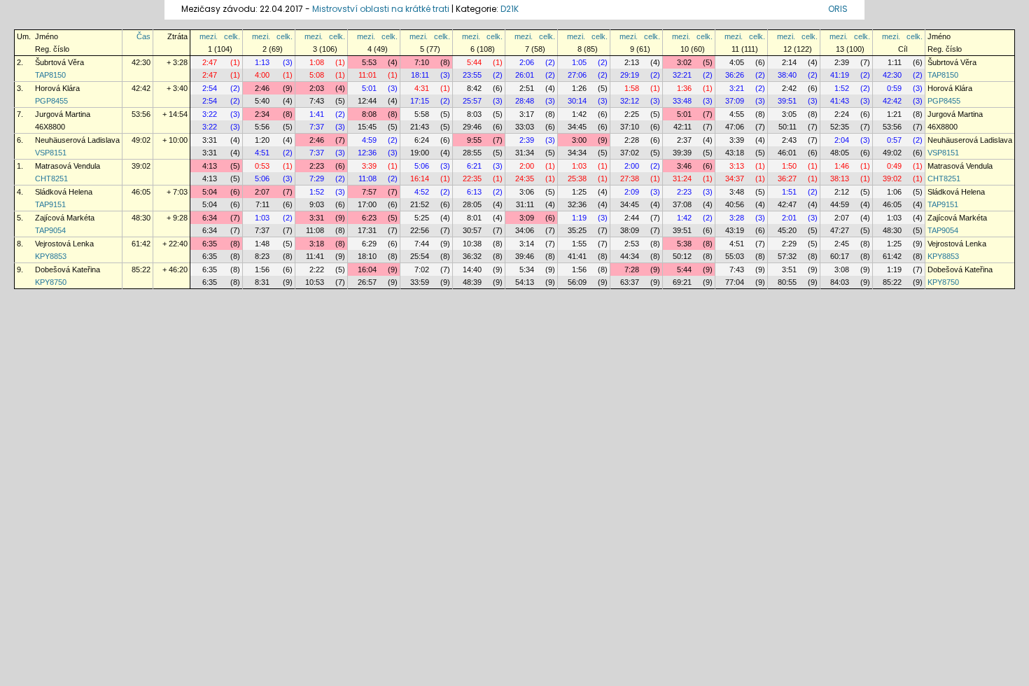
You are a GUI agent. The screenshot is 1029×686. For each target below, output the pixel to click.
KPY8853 (50, 256)
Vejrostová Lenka (64, 243)
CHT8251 (51, 178)
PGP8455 (51, 101)
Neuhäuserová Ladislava (77, 140)
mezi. (209, 36)
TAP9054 (50, 230)
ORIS (838, 9)
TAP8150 (50, 75)
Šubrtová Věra (59, 62)
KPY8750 (50, 282)
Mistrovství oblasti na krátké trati (380, 9)
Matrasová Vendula (67, 166)
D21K (509, 9)
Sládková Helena (63, 192)
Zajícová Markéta (64, 218)
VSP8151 (50, 152)
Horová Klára (57, 88)
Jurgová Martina (62, 114)
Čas (143, 36)
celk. (232, 36)
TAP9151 (50, 204)
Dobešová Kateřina (67, 269)
